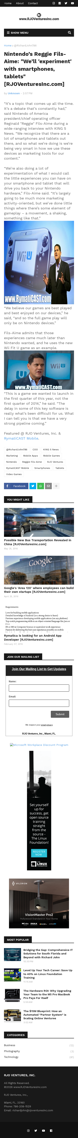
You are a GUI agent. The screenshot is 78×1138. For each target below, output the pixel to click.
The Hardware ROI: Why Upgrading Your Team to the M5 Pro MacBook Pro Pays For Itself (47, 994)
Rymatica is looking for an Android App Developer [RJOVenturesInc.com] (32, 637)
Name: (12, 681)
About (20, 3)
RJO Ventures (55, 462)
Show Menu (19, 32)
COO (35, 449)
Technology (39, 1057)
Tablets (59, 468)
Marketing (12, 455)
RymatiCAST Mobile (21, 438)
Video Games (14, 474)
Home (8, 3)
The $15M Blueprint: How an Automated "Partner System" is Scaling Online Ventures (44, 1014)
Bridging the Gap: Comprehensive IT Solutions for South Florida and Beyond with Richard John (48, 953)
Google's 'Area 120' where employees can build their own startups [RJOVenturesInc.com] (39, 590)
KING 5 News (51, 449)
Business (39, 1045)
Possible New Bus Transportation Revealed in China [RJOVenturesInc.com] (37, 542)
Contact (33, 3)
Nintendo (11, 462)
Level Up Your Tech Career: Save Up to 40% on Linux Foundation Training (47, 974)
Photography (39, 1051)
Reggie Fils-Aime (32, 462)
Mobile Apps (30, 455)
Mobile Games (51, 455)
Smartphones (42, 468)
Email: (12, 696)
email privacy (47, 725)
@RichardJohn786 (25, 45)
